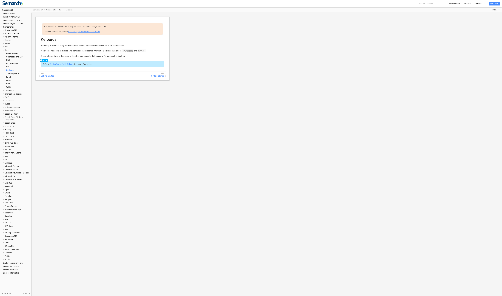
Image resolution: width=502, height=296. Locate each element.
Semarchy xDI (7, 10)
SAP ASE (8, 223)
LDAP (8, 80)
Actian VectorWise (12, 37)
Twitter (7, 256)
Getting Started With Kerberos (62, 64)
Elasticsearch (10, 110)
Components (8, 27)
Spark (7, 243)
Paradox (8, 196)
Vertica (7, 259)
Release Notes (9, 14)
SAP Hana (9, 226)
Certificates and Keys (14, 57)
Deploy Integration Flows (13, 263)
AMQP (7, 43)
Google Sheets (10, 123)
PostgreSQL (10, 203)
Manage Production (11, 266)
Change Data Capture (13, 94)
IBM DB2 (8, 140)
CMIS (7, 97)
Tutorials (467, 4)
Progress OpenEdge (13, 209)
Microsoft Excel (11, 176)
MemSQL (8, 163)
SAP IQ (7, 229)
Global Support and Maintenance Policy (84, 32)
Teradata (8, 253)
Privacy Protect (11, 206)
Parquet (8, 199)
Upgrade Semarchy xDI (12, 20)
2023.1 (494, 10)
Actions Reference (10, 270)
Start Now (494, 4)
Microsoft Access (12, 166)
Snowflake (9, 239)
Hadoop (8, 130)
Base (7, 50)
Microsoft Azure (11, 170)
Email (8, 77)
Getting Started (47, 76)
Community (479, 4)
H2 (7, 67)
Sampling (8, 216)
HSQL (8, 60)
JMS (6, 156)
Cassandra (9, 90)
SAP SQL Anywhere (12, 233)
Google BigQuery (11, 114)
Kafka (7, 159)
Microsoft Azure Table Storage (17, 173)
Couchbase (9, 101)
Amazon (8, 40)
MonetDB (8, 183)
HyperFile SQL (10, 136)
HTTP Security (12, 63)
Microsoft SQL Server (13, 179)
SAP (6, 219)
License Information (11, 273)
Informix (8, 150)
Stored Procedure (12, 249)
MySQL (8, 189)
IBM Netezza (10, 146)
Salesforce (9, 213)
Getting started (14, 73)
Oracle (7, 193)
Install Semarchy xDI (11, 17)
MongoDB (9, 186)
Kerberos (10, 70)
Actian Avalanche (12, 33)
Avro (6, 47)
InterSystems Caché (13, 153)
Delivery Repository (12, 107)
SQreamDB (9, 246)
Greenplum (9, 126)
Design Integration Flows (13, 23)
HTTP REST (9, 133)
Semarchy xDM (11, 30)
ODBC (8, 84)
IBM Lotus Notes (11, 143)
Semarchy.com (454, 4)
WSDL (8, 87)
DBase (7, 104)
